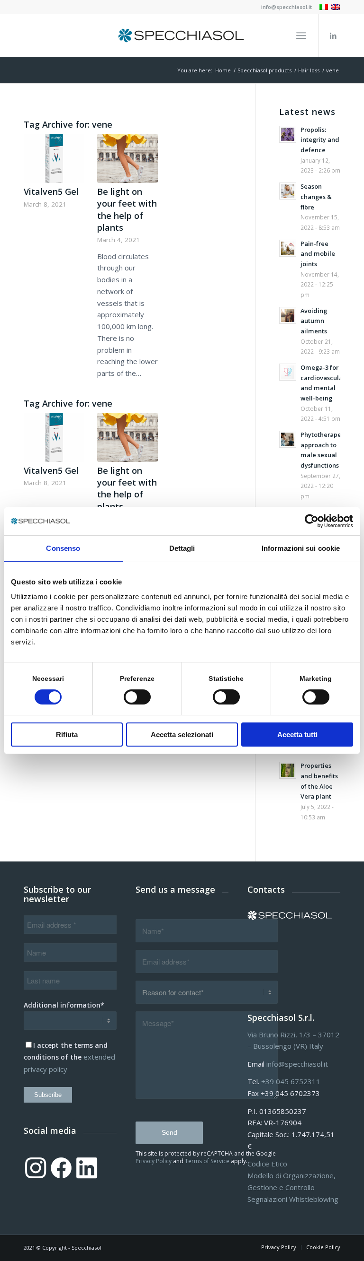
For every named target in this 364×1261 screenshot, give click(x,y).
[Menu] (301, 35)
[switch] (137, 696)
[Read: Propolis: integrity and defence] (287, 134)
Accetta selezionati (182, 735)
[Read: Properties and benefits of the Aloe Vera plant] (287, 770)
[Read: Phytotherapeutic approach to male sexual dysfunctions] (287, 439)
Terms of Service (207, 1161)
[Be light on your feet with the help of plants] (127, 158)
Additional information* (64, 1004)
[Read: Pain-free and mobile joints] (287, 248)
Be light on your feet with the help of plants (127, 209)
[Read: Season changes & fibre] (287, 191)
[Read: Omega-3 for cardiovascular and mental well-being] (287, 372)
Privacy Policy (154, 1161)
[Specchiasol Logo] (182, 35)
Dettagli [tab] (182, 548)
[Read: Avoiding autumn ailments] (287, 315)
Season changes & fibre (316, 196)
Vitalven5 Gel (51, 191)
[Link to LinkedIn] (333, 35)
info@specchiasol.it (286, 6)
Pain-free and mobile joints (317, 253)
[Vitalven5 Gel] (54, 158)
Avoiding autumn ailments (313, 320)
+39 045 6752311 (290, 1081)
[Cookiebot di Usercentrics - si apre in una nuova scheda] (311, 521)
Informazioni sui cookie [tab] (301, 548)
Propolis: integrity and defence (319, 139)
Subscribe (48, 1094)
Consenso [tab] (63, 548)
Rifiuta (67, 735)
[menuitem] (284, 7)
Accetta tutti (297, 735)
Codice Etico (267, 1163)
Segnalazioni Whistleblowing (292, 1199)
